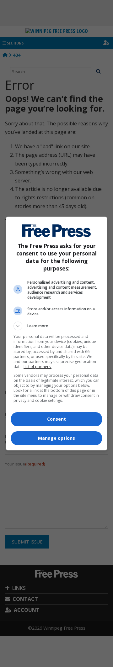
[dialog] (56, 333)
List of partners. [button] (37, 366)
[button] (56, 326)
